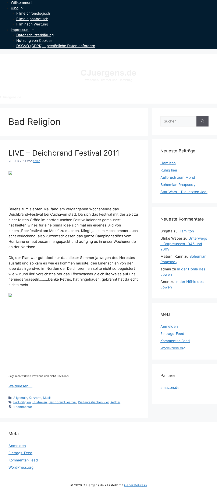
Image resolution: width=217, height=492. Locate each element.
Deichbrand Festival (62, 402)
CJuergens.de (108, 72)
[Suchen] (202, 121)
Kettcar (115, 402)
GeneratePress (135, 485)
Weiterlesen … (20, 386)
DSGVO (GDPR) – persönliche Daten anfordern (55, 46)
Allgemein (20, 397)
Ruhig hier (168, 170)
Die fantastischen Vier (93, 402)
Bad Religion (22, 402)
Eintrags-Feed (172, 334)
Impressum (20, 30)
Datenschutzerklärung (35, 35)
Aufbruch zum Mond (177, 177)
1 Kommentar (22, 407)
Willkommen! (21, 2)
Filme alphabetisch (32, 19)
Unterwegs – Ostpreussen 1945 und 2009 (183, 243)
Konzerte (35, 397)
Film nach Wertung (32, 24)
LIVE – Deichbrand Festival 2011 (63, 152)
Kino (14, 8)
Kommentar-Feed (175, 341)
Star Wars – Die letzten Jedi (183, 192)
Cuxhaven (39, 402)
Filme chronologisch (33, 13)
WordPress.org (172, 348)
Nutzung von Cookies (34, 40)
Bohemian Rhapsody (177, 185)
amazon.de (169, 387)
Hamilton (168, 163)
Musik (47, 397)
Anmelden (169, 326)
